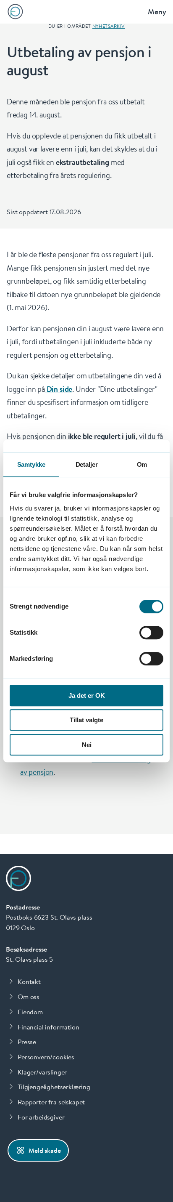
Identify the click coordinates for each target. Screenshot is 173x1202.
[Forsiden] (15, 11)
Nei (87, 744)
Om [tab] (142, 464)
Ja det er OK (86, 695)
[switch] (151, 632)
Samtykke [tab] (31, 464)
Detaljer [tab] (87, 464)
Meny (157, 11)
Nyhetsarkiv (108, 26)
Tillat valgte (86, 719)
